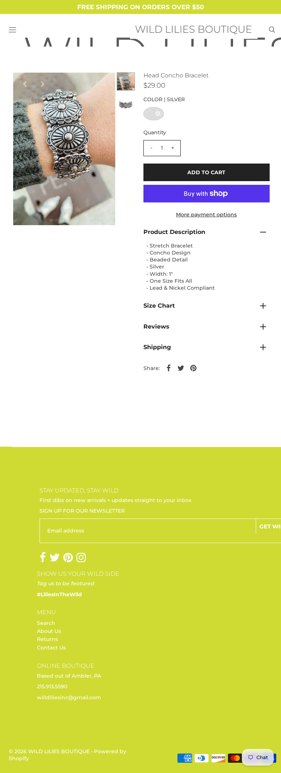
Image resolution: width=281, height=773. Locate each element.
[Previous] (24, 84)
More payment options (206, 214)
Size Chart (159, 305)
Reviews (156, 326)
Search (46, 623)
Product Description (174, 231)
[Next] (42, 84)
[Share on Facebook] (168, 367)
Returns (47, 639)
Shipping (157, 347)
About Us (49, 631)
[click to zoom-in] (103, 84)
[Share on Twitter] (181, 367)
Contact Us (51, 647)
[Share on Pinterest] (193, 367)
